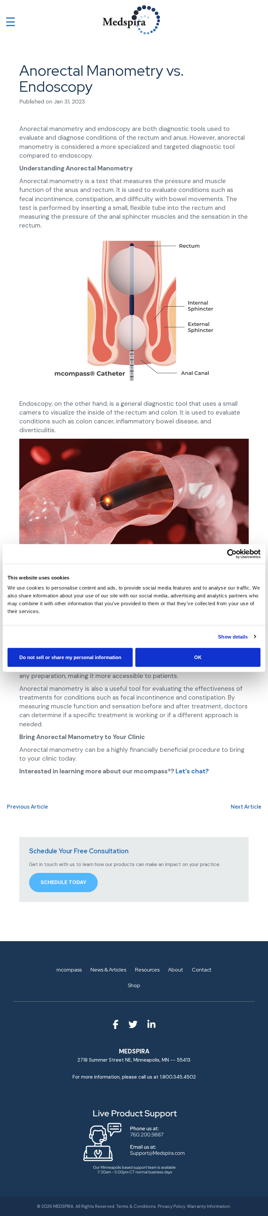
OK (198, 657)
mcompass (69, 969)
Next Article (246, 806)
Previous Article (27, 806)
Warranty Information (208, 1206)
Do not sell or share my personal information (70, 657)
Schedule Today (63, 882)
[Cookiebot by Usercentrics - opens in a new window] (231, 554)
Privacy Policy (171, 1206)
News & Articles (108, 969)
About (175, 969)
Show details (233, 636)
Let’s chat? (192, 771)
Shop (134, 985)
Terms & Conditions (136, 1206)
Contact (201, 969)
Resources (147, 969)
